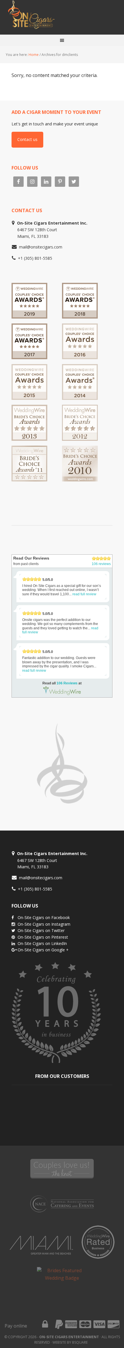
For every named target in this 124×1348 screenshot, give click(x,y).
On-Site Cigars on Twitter (41, 930)
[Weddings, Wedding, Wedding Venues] (37, 493)
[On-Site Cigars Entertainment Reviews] (80, 356)
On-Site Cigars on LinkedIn (42, 943)
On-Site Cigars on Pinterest (43, 937)
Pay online (16, 1326)
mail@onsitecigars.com (40, 247)
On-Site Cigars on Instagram (44, 924)
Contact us (27, 139)
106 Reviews (67, 683)
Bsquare (80, 1342)
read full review (84, 594)
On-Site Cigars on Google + (43, 949)
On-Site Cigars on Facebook (44, 917)
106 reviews (101, 564)
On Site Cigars (62, 17)
